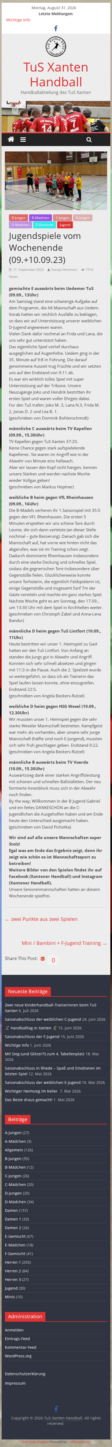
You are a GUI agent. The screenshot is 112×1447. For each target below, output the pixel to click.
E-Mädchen (15, 1244)
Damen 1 (13, 1219)
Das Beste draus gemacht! (28, 1099)
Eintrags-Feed (17, 1338)
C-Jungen (62, 217)
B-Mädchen (40, 217)
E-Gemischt (44, 224)
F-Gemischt (15, 1253)
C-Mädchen (15, 1184)
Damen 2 (13, 1227)
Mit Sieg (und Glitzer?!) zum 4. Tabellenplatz (45, 1053)
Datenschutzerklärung (25, 1373)
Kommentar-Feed (20, 1347)
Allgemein (14, 1149)
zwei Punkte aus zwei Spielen (41, 919)
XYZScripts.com (79, 1442)
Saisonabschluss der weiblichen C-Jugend (43, 1019)
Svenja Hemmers (64, 269)
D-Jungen (83, 217)
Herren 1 (13, 1262)
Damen (11, 1210)
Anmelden (14, 1330)
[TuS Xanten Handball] (56, 40)
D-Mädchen (20, 224)
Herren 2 (13, 1270)
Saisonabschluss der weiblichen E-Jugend (43, 1082)
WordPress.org (18, 1355)
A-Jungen (13, 1132)
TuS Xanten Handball (55, 74)
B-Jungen (18, 217)
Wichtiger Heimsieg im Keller (32, 1091)
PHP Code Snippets (35, 1442)
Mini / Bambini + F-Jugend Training (64, 943)
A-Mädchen (15, 1141)
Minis (10, 1296)
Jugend (65, 224)
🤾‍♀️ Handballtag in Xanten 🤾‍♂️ (31, 1027)
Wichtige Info (18, 19)
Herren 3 (13, 1279)
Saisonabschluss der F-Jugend (32, 1036)
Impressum (15, 1383)
